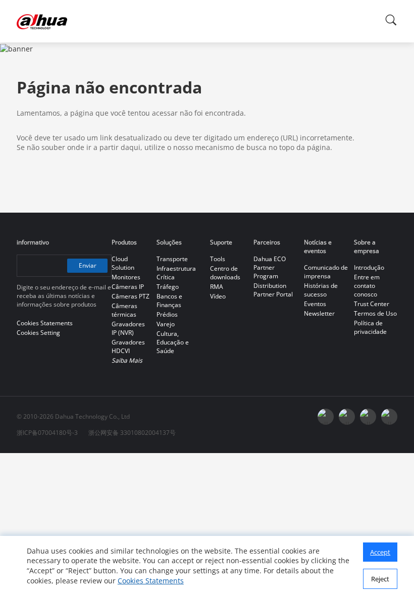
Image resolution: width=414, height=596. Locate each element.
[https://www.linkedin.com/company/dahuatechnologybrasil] (368, 417)
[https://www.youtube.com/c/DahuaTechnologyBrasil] (347, 417)
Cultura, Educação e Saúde (173, 342)
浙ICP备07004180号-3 (47, 432)
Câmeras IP (128, 286)
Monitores (126, 277)
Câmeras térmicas (124, 310)
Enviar (87, 265)
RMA (216, 286)
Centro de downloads (225, 272)
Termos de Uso (375, 313)
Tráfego (168, 286)
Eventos (315, 304)
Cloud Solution (123, 263)
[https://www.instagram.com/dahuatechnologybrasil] (389, 417)
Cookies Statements (151, 580)
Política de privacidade (370, 327)
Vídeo (218, 296)
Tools (217, 259)
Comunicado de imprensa (326, 271)
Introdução (369, 267)
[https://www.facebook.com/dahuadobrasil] (326, 417)
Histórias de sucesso (321, 290)
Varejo (166, 324)
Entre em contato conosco (367, 286)
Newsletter (319, 313)
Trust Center (371, 304)
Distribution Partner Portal (273, 290)
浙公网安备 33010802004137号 (132, 432)
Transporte (172, 259)
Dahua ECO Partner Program (269, 267)
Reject (380, 578)
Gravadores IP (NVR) (128, 328)
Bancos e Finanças (169, 300)
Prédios (167, 314)
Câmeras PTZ (130, 296)
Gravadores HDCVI (128, 346)
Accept (380, 552)
